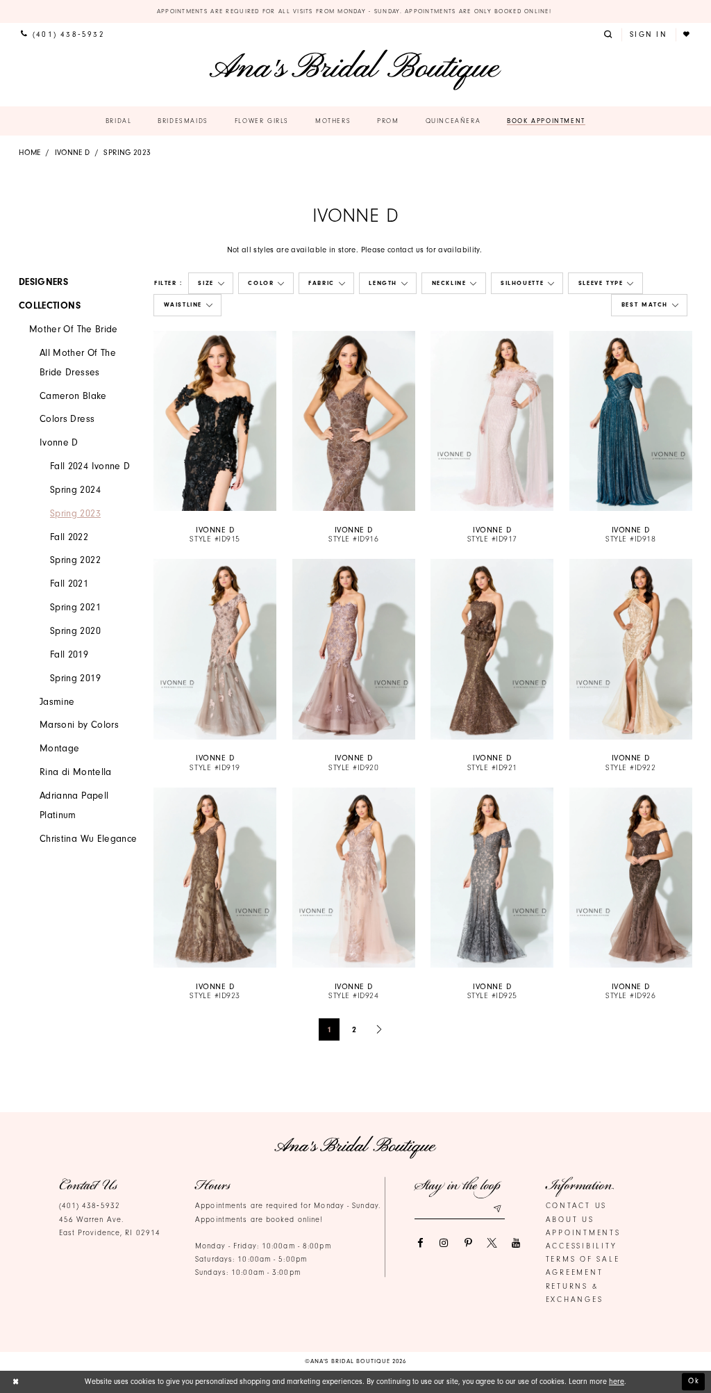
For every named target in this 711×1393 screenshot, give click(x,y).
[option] (215, 437)
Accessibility (581, 1246)
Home (29, 152)
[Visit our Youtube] (516, 1243)
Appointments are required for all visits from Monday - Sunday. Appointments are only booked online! (356, 11)
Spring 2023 (127, 152)
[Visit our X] (492, 1243)
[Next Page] (379, 1029)
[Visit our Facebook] (420, 1243)
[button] (609, 34)
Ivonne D (72, 152)
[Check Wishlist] (688, 34)
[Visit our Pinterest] (468, 1243)
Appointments (583, 1232)
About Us (570, 1219)
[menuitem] (62, 34)
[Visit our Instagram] (444, 1243)
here (616, 1381)
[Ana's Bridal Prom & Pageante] (355, 69)
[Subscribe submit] (497, 1208)
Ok (694, 1380)
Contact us (577, 1205)
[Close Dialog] (15, 1382)
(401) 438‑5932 (89, 1205)
